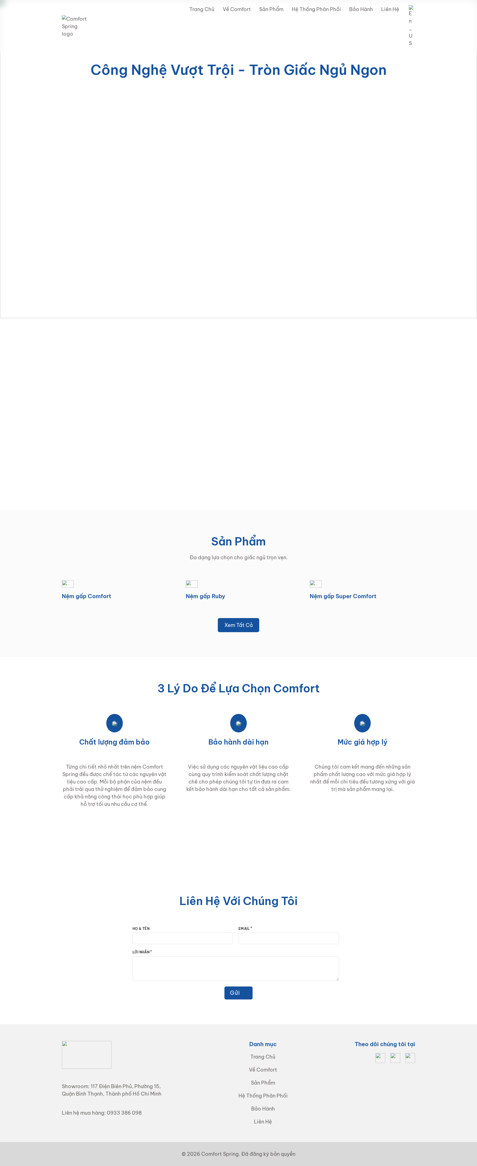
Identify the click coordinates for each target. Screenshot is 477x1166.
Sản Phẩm (271, 9)
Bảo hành (361, 9)
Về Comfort (237, 9)
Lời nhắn (141, 952)
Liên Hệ (390, 9)
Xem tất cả (238, 625)
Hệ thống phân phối (316, 9)
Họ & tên (141, 929)
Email (244, 929)
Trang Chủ (201, 9)
